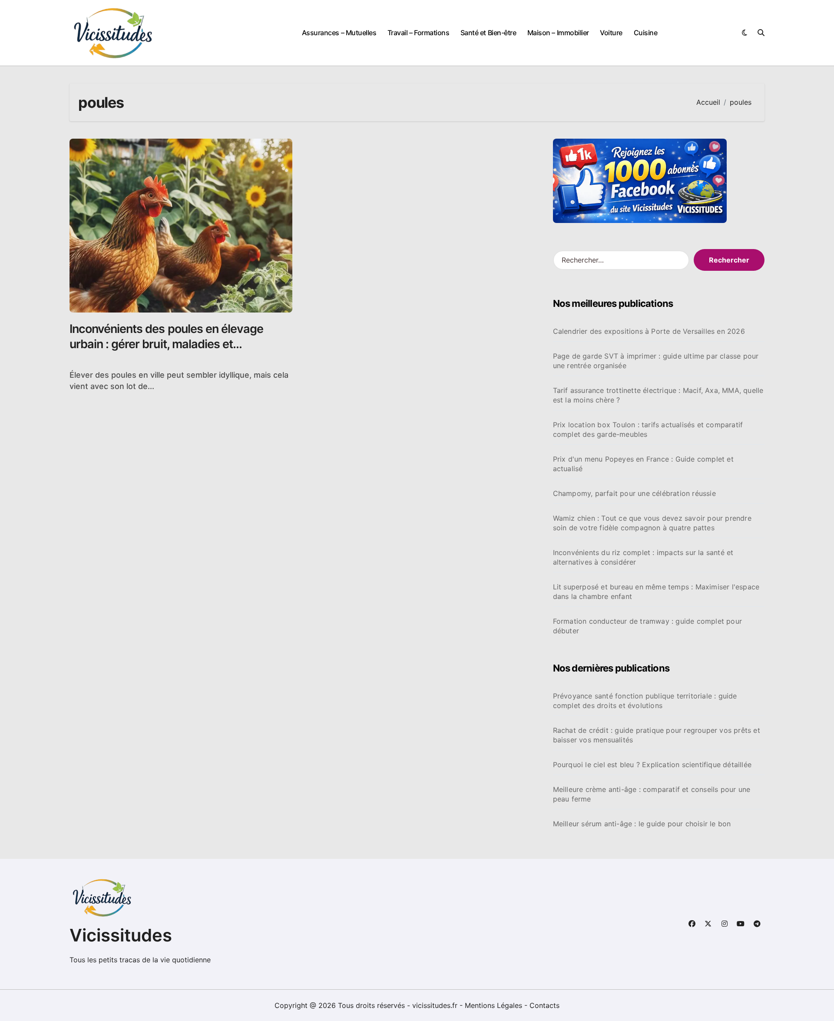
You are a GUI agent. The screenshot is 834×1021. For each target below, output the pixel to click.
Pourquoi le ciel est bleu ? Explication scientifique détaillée (652, 764)
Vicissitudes (121, 935)
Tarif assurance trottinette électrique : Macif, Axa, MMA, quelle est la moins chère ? (658, 395)
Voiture (611, 32)
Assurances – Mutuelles (339, 32)
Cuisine (646, 32)
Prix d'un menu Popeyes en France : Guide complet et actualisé (643, 464)
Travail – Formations (418, 32)
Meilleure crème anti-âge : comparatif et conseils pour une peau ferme (652, 794)
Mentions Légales (494, 1005)
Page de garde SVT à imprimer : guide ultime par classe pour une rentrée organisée (656, 361)
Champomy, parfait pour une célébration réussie (634, 493)
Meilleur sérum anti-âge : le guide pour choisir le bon (642, 823)
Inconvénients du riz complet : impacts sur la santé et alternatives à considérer (643, 557)
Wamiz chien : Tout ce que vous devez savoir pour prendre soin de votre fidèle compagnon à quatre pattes (652, 523)
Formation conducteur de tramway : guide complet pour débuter (647, 626)
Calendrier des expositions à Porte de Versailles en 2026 (649, 331)
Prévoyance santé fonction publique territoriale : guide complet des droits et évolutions (645, 701)
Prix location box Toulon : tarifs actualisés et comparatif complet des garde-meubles (648, 429)
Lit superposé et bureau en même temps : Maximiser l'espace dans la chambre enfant (656, 591)
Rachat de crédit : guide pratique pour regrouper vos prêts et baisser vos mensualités (656, 735)
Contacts (544, 1005)
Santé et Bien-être (488, 32)
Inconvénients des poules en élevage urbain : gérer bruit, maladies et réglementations (166, 344)
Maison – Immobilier (558, 32)
